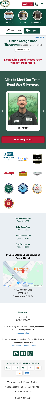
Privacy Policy (30, 382)
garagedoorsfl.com (23, 333)
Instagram (30, 353)
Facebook (23, 353)
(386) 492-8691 (23, 238)
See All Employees (23, 139)
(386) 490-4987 (23, 221)
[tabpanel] (23, 110)
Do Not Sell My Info (30, 387)
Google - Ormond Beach (16, 353)
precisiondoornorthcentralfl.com (23, 346)
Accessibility (11, 387)
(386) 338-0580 (23, 247)
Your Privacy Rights (22, 391)
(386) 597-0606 (23, 230)
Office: (23, 290)
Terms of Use (14, 382)
